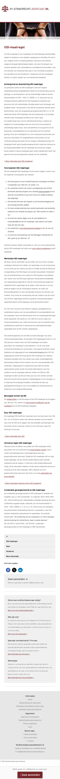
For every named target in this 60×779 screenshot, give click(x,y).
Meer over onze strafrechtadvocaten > (21, 610)
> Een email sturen (30, 738)
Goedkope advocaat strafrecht (30, 710)
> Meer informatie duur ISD (14, 436)
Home (30, 700)
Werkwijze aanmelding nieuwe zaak (30, 706)
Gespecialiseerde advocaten (30, 703)
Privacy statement (30, 724)
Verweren (10, 551)
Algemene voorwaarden (30, 717)
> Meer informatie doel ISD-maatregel (18, 161)
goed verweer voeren (38, 450)
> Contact (30, 741)
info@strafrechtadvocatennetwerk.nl (31, 752)
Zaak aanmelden (31, 775)
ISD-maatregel (12, 541)
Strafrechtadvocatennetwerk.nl (30, 720)
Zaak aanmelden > (18, 579)
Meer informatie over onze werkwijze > (21, 677)
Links (30, 727)
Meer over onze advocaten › (17, 634)
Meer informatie (12, 556)
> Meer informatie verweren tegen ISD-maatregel (22, 483)
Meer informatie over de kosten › (19, 654)
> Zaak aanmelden (30, 734)
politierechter (12, 399)
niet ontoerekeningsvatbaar (30, 228)
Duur (8, 546)
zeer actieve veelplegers (41, 248)
